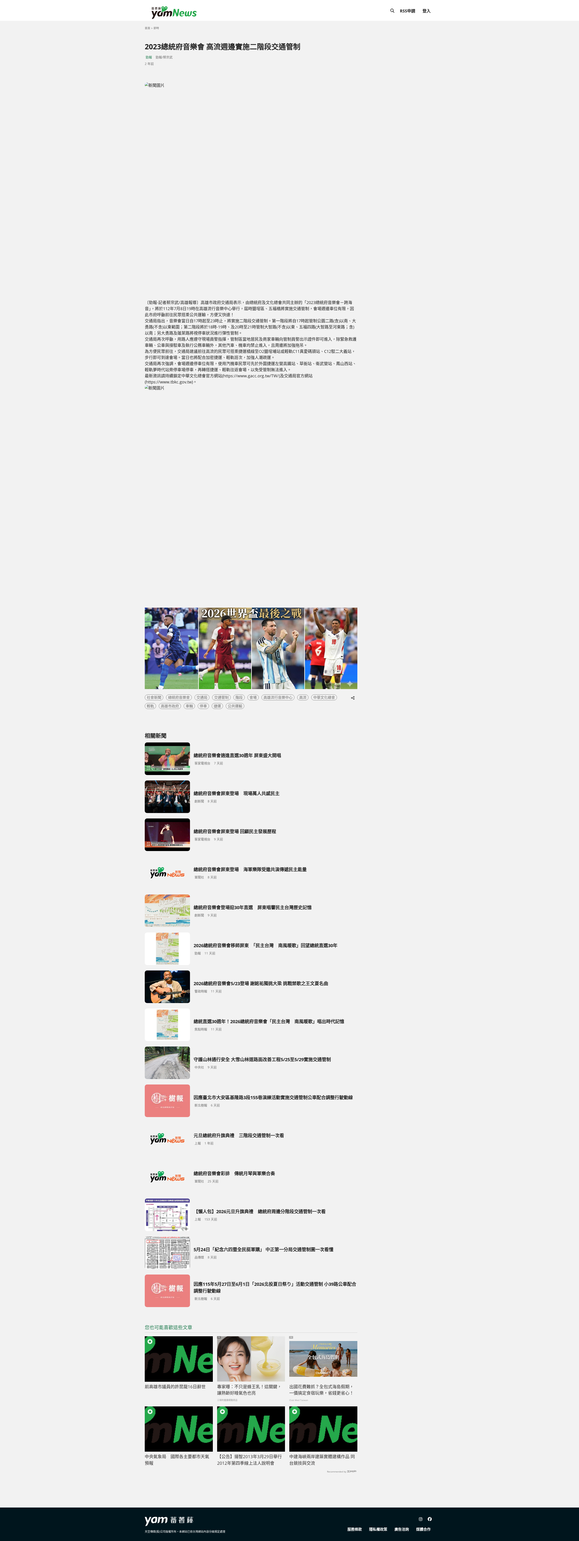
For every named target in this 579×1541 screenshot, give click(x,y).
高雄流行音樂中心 (277, 697)
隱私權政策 (378, 1529)
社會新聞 (154, 697)
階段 (239, 697)
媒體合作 (423, 1529)
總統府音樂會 (179, 697)
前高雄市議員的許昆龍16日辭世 (175, 1387)
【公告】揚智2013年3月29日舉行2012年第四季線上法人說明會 (249, 1460)
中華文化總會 (324, 697)
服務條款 (354, 1529)
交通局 (202, 697)
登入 (426, 11)
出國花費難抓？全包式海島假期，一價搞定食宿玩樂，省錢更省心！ (321, 1390)
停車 (203, 706)
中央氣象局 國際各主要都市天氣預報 (177, 1460)
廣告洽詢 (401, 1529)
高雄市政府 (170, 706)
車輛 (189, 706)
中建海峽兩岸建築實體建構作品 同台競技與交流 (322, 1460)
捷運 (217, 706)
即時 (156, 28)
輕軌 (150, 706)
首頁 (147, 28)
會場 (253, 697)
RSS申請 (407, 11)
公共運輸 (235, 706)
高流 (302, 697)
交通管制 (221, 697)
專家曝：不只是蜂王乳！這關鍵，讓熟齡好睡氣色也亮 (249, 1390)
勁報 (149, 57)
